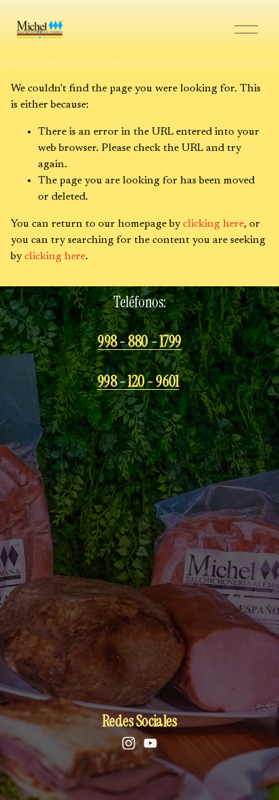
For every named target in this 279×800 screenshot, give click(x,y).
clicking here (213, 224)
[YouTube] (150, 743)
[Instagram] (128, 743)
